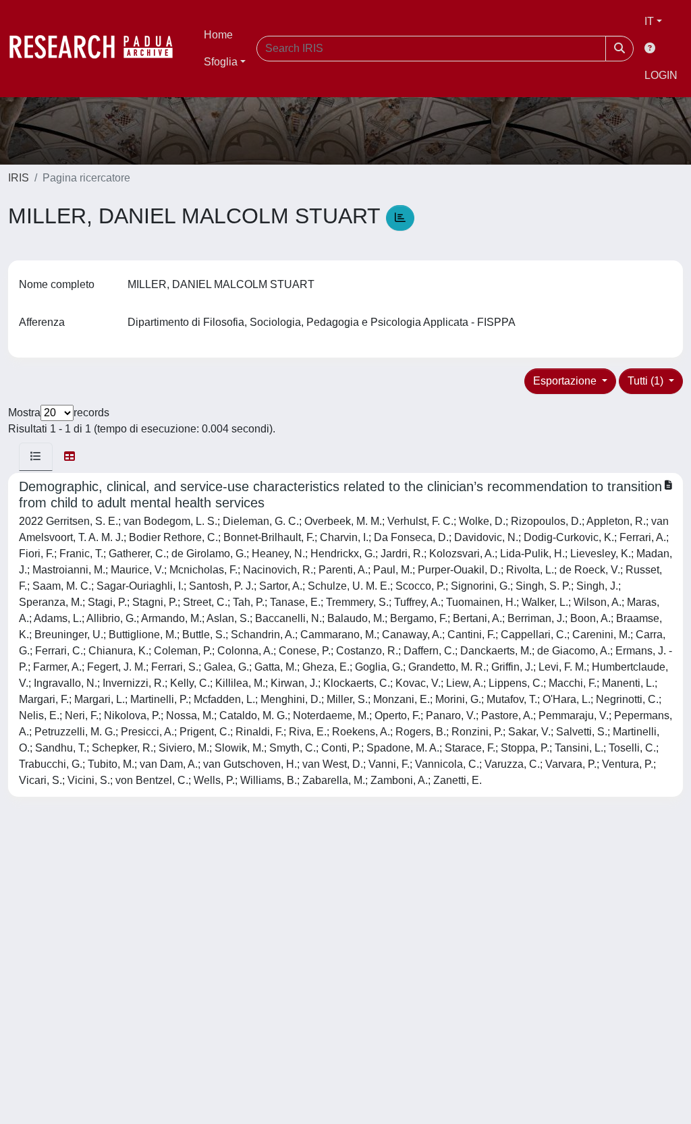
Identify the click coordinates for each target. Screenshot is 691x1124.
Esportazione (566, 381)
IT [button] (649, 21)
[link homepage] (98, 48)
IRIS (18, 178)
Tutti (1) (647, 381)
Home (218, 34)
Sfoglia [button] (221, 61)
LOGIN (661, 75)
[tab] (36, 457)
